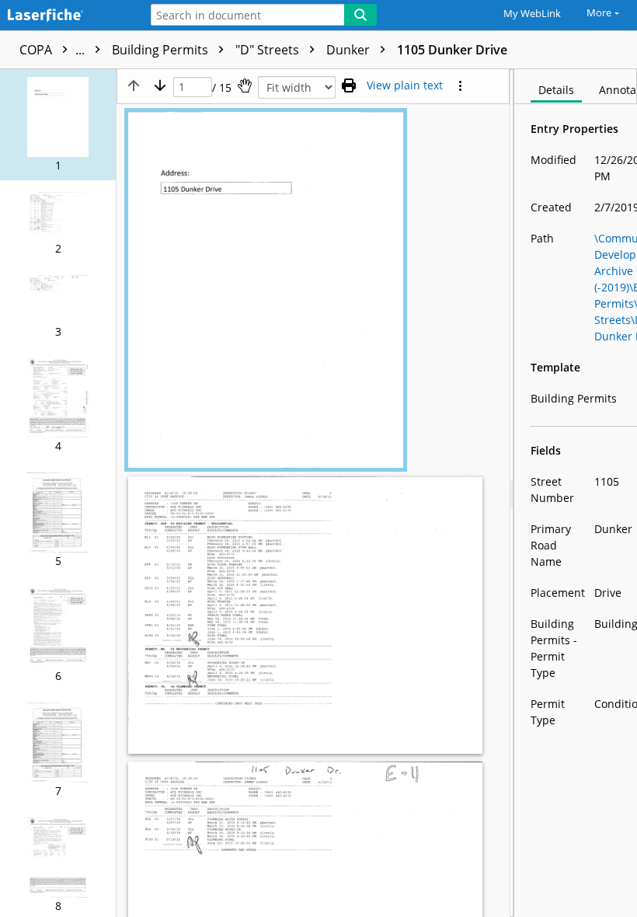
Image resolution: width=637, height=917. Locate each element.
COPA (53, 49)
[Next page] (160, 85)
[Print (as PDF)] (349, 85)
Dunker (349, 49)
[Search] (360, 15)
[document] (575, 493)
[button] (58, 124)
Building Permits (161, 49)
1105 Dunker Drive (452, 49)
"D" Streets (268, 49)
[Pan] (244, 85)
